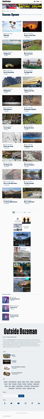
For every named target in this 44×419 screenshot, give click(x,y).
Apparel (19, 381)
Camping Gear (36, 384)
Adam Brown (27, 55)
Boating (30, 200)
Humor (6, 384)
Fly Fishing (14, 384)
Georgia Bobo (14, 368)
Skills (10, 384)
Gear (10, 386)
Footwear (20, 384)
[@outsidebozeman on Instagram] (25, 403)
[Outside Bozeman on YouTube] (18, 403)
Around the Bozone (11, 181)
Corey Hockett (6, 166)
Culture (7, 11)
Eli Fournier (6, 55)
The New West (11, 388)
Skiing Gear (29, 388)
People (15, 297)
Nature (23, 381)
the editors (14, 356)
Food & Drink (27, 386)
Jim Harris (12, 300)
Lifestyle (5, 381)
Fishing (31, 381)
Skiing (6, 386)
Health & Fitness (20, 386)
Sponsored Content (35, 386)
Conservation (37, 381)
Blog (34, 388)
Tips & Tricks (18, 388)
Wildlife (13, 386)
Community (29, 384)
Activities (26, 200)
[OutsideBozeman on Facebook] (4, 403)
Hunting (24, 384)
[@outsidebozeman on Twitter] (11, 403)
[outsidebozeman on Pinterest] (32, 403)
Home (4, 11)
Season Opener (10, 33)
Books (27, 381)
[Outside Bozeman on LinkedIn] (39, 403)
